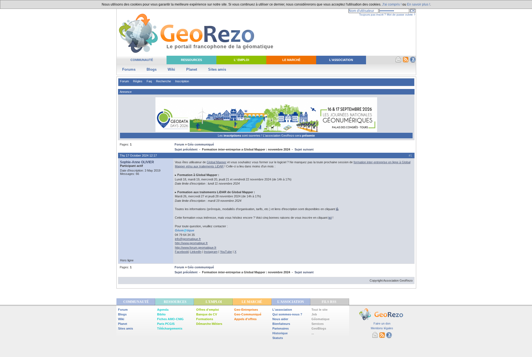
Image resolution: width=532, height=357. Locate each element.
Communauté (142, 60)
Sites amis (217, 69)
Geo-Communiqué (247, 314)
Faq (149, 81)
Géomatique (320, 319)
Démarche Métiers (209, 323)
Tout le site (319, 309)
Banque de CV (206, 314)
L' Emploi (241, 60)
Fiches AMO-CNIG (170, 319)
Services (317, 323)
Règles (137, 81)
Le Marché (291, 60)
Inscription (182, 81)
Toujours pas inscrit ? (372, 14)
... (312, 333)
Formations (204, 319)
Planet (191, 69)
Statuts (277, 338)
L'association (282, 309)
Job (314, 314)
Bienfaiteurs (281, 323)
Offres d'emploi (207, 309)
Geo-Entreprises (246, 309)
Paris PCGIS (166, 323)
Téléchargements (169, 328)
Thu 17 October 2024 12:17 (138, 155)
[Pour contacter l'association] (398, 61)
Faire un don (382, 323)
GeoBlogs (318, 328)
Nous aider (280, 319)
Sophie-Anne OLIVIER (137, 162)
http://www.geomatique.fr (191, 243)
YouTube (226, 251)
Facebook (181, 251)
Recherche (163, 81)
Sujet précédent (186, 149)
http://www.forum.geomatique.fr (195, 247)
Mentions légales (382, 328)
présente (308, 135)
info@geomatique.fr (188, 239)
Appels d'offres (245, 319)
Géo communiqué (201, 144)
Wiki (171, 69)
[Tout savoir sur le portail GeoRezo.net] (413, 61)
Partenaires (280, 328)
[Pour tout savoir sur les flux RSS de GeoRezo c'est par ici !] (406, 61)
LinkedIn (195, 251)
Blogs (152, 69)
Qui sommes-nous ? (287, 314)
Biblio (161, 314)
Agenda (162, 309)
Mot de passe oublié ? (401, 14)
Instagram (211, 251)
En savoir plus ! (418, 4)
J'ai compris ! (391, 4)
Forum (124, 81)
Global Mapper (216, 162)
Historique (280, 333)
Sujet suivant (304, 149)
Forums (128, 69)
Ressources (191, 60)
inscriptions (233, 135)
